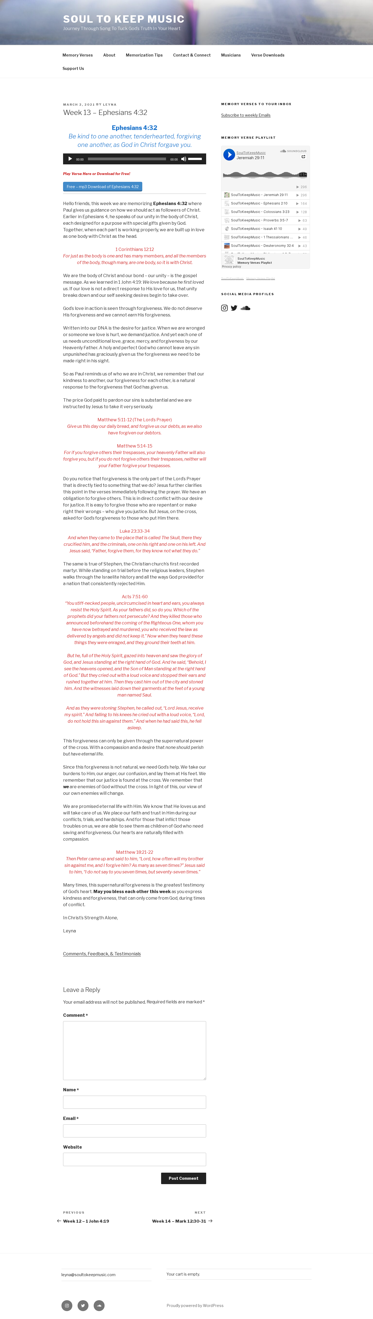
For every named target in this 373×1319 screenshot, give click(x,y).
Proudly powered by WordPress (195, 1305)
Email (71, 1118)
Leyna (110, 104)
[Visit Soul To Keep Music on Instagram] (224, 307)
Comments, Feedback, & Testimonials (102, 953)
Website (72, 1147)
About (109, 55)
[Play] (70, 159)
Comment (75, 1015)
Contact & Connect (192, 55)
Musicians (231, 55)
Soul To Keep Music (124, 19)
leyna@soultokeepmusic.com (88, 1274)
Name (71, 1090)
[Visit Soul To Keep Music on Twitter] (234, 307)
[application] (134, 158)
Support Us (73, 68)
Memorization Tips (144, 55)
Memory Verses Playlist (260, 278)
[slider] (195, 158)
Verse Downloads (268, 55)
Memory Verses (78, 55)
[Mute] (184, 159)
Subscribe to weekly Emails (246, 115)
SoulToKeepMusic (232, 278)
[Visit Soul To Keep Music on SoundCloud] (245, 307)
